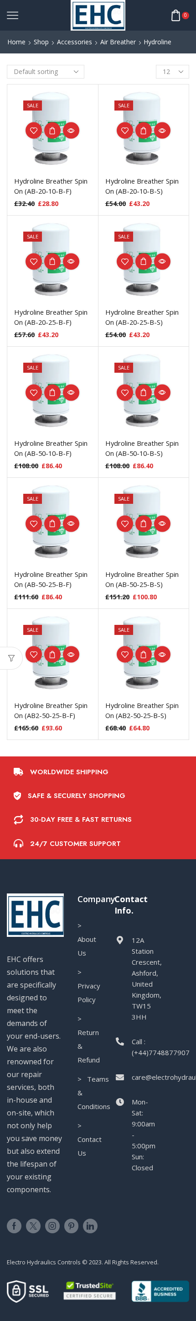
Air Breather (118, 41)
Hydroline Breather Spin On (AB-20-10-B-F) (51, 186)
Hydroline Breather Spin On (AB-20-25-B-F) (51, 317)
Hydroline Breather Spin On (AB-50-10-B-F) (51, 448)
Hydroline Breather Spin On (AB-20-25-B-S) (142, 317)
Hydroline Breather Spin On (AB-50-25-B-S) (142, 579)
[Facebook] (14, 1226)
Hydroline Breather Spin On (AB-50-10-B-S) (142, 448)
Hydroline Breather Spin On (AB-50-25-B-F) (51, 579)
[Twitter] (33, 1226)
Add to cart (52, 130)
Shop (41, 41)
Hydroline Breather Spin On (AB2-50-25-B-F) (51, 710)
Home (16, 41)
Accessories (74, 41)
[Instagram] (52, 1226)
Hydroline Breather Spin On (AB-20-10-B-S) (142, 186)
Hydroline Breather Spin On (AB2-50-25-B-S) (142, 710)
